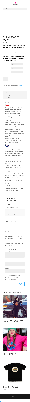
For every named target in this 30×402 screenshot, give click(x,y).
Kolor (5, 69)
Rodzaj (5, 65)
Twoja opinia (9, 251)
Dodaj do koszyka (17, 79)
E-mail (7, 268)
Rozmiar (6, 73)
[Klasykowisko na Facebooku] (1, 399)
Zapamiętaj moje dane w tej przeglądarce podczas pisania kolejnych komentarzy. (13, 277)
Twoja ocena (9, 249)
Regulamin (15, 396)
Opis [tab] (6, 92)
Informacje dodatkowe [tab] (11, 95)
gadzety (20, 85)
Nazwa (7, 261)
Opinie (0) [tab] (7, 97)
